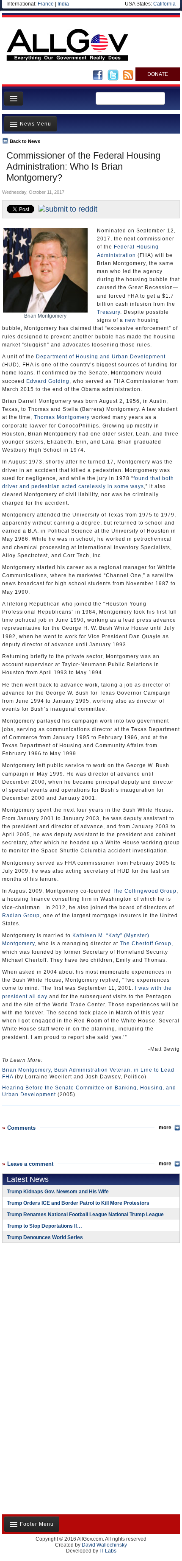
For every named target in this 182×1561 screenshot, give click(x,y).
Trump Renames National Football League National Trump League (85, 1215)
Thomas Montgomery (62, 417)
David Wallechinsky (104, 1545)
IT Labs (107, 1551)
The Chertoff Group (145, 944)
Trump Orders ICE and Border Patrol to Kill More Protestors (78, 1203)
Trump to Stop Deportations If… (44, 1226)
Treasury (108, 312)
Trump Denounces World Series (45, 1237)
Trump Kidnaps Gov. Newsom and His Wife (58, 1192)
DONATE (157, 74)
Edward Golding (47, 381)
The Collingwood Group (144, 891)
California (164, 4)
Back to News (25, 141)
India (63, 4)
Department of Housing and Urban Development (100, 357)
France (46, 4)
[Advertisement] (55, 1304)
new (130, 320)
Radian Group (21, 916)
